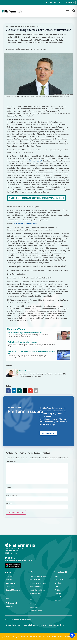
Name (9, 487)
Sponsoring (33, 607)
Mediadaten (10, 583)
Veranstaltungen (35, 611)
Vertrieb (58, 590)
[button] (67, 11)
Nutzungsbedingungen (30, 625)
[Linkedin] (9, 558)
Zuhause (58, 597)
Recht (44, 49)
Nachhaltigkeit (34, 593)
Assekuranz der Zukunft (38, 576)
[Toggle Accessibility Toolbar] (72, 635)
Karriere (9, 580)
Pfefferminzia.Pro (12, 603)
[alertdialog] (38, 636)
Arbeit (57, 576)
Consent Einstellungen (13, 625)
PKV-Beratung (34, 580)
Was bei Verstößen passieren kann (24, 223)
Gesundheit (59, 580)
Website (9, 503)
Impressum (43, 625)
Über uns (9, 576)
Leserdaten (10, 586)
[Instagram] (12, 558)
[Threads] (15, 558)
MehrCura (9, 606)
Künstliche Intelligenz (37, 590)
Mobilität (58, 583)
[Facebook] (6, 558)
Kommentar (11, 462)
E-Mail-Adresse (12, 495)
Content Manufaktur (13, 590)
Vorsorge (58, 593)
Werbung (32, 604)
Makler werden (35, 586)
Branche (58, 600)
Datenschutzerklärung (56, 625)
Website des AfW (35, 161)
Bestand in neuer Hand (38, 583)
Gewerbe (58, 586)
